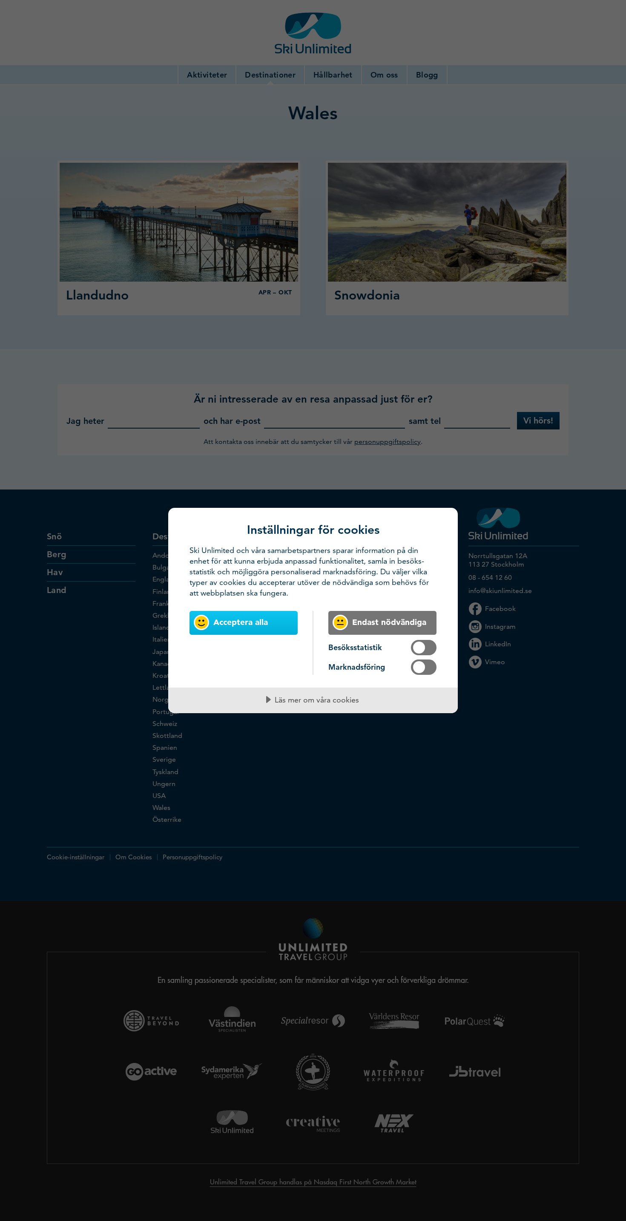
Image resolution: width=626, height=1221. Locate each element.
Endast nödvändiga (389, 622)
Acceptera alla (240, 622)
